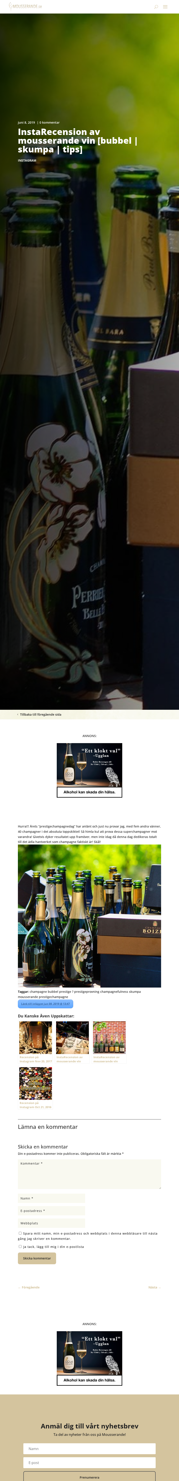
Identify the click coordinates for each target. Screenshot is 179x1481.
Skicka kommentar (37, 1258)
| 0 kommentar (48, 122)
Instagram (27, 160)
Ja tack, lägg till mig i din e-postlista (53, 1247)
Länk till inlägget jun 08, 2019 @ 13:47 (45, 1004)
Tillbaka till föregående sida (40, 714)
